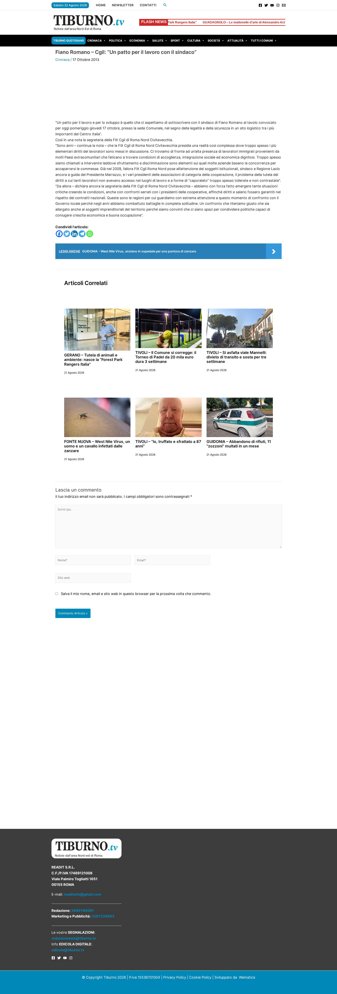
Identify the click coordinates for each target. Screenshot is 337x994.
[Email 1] (284, 5)
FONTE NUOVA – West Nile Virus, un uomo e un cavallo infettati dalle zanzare (97, 446)
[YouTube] (272, 5)
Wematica (247, 977)
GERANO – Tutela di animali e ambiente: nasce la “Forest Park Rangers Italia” (93, 360)
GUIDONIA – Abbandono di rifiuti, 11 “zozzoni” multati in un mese (239, 443)
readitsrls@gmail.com (82, 894)
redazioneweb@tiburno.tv (73, 938)
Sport (175, 40)
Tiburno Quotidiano (68, 40)
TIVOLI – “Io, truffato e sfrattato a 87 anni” (168, 443)
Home (101, 5)
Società (214, 40)
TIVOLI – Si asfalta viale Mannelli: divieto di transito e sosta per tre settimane (237, 357)
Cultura (193, 40)
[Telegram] (82, 233)
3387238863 (102, 916)
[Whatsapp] (89, 233)
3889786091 (82, 910)
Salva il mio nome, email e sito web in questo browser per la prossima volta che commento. (136, 594)
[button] (165, 5)
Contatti (148, 5)
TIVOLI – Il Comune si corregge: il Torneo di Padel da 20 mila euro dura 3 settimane (165, 357)
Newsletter (123, 5)
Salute (157, 40)
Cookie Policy (200, 977)
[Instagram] (278, 5)
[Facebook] (260, 5)
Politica (115, 40)
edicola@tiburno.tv (67, 950)
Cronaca (94, 40)
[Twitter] (266, 5)
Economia (137, 40)
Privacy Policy (174, 977)
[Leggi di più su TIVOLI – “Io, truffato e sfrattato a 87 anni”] (168, 417)
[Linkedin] (74, 233)
